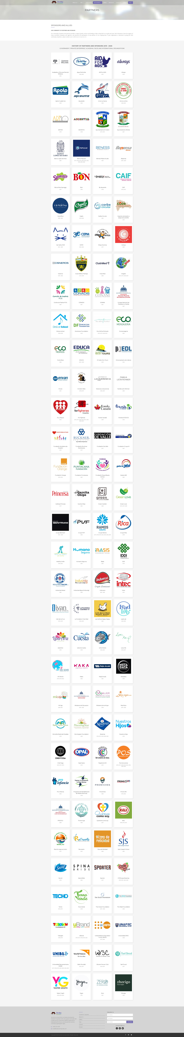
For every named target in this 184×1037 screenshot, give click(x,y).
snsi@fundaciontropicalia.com (60, 1028)
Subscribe (129, 1022)
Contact (81, 1024)
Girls (81, 2)
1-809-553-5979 (56, 1026)
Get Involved (97, 2)
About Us (75, 2)
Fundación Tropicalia (84, 1014)
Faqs (80, 1022)
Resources (111, 2)
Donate (125, 2)
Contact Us (118, 2)
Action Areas (89, 2)
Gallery (105, 2)
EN (130, 2)
